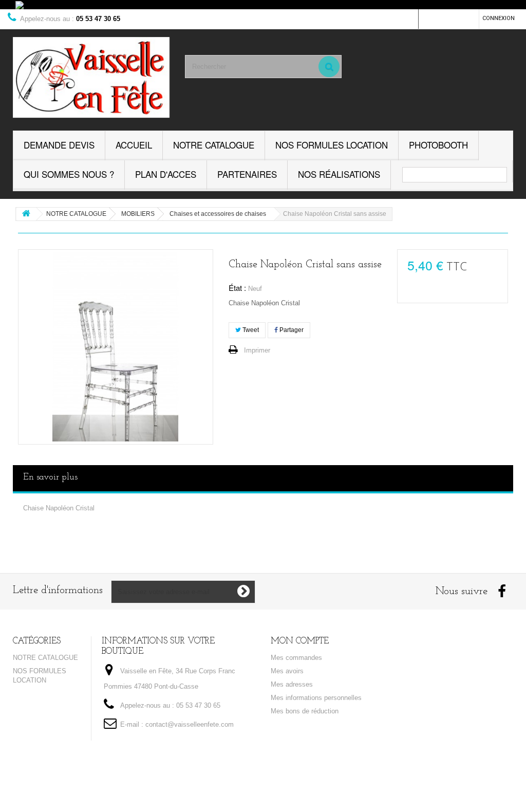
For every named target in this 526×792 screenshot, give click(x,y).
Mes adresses (292, 684)
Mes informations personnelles (316, 698)
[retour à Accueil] (26, 214)
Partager (291, 330)
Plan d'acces (165, 174)
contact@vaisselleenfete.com (189, 724)
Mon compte (300, 641)
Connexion (498, 18)
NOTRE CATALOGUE (213, 144)
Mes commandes (296, 657)
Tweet (250, 330)
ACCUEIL (134, 144)
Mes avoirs (287, 671)
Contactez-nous (448, 18)
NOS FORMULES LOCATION (331, 144)
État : (237, 287)
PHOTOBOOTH (438, 144)
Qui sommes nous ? (69, 174)
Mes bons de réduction (305, 711)
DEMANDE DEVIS (59, 144)
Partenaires (247, 174)
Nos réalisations (339, 174)
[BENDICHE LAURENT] (91, 77)
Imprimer (257, 350)
